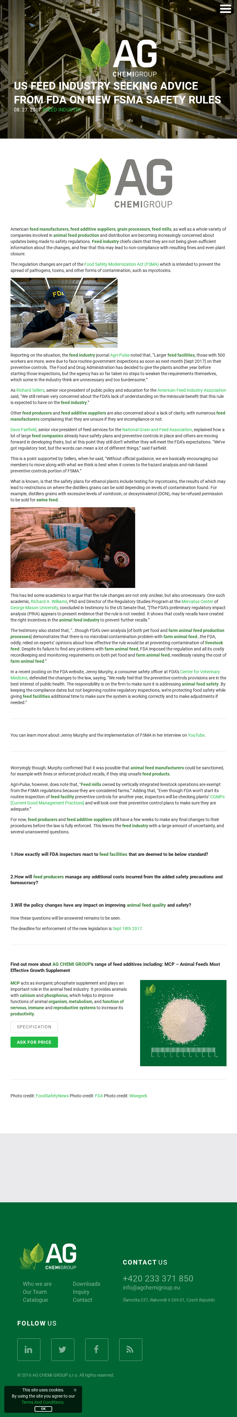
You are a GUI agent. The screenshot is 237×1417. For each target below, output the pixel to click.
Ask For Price (34, 1042)
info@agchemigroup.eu (151, 1288)
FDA (99, 1095)
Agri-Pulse (120, 355)
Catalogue (35, 1300)
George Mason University (34, 607)
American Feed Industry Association (191, 390)
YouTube (196, 735)
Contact (82, 1300)
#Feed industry (62, 110)
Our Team (35, 1292)
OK (43, 1409)
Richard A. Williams (49, 601)
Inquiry (81, 1292)
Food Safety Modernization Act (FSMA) (121, 264)
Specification (34, 1026)
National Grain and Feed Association (157, 429)
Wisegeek (138, 1095)
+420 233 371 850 (158, 1278)
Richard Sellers (30, 390)
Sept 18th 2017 (127, 928)
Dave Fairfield (23, 429)
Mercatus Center (197, 601)
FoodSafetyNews (52, 1095)
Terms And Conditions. (43, 1402)
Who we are (37, 1284)
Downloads (86, 1284)
